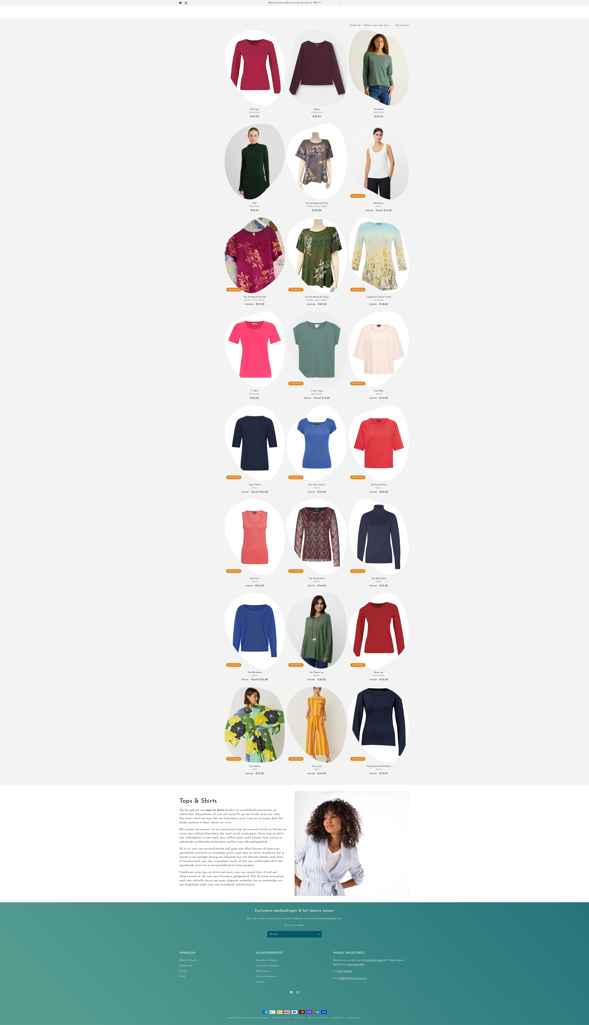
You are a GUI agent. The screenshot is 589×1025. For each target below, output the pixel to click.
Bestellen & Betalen (266, 960)
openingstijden (356, 964)
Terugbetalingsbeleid (281, 1018)
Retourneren (262, 971)
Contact (260, 982)
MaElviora (379, 203)
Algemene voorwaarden (318, 1018)
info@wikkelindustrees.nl (351, 978)
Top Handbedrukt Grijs (316, 203)
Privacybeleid (299, 1018)
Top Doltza (254, 766)
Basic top (378, 672)
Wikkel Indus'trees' (243, 1018)
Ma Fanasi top (317, 672)
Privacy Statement (265, 976)
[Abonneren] (318, 934)
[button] (202, 12)
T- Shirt (254, 391)
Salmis (317, 109)
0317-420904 (344, 971)
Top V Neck (254, 485)
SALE (182, 976)
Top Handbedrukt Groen (317, 297)
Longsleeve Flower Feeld (379, 297)
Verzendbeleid (337, 1018)
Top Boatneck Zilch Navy (378, 766)
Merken (183, 971)
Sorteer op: (355, 25)
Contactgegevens (353, 1018)
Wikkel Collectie (188, 960)
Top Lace (254, 578)
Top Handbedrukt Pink (255, 297)
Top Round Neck (379, 485)
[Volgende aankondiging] (339, 3)
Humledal (379, 109)
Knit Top (254, 109)
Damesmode (185, 966)
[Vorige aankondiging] (249, 3)
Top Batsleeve (255, 672)
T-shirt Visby (317, 391)
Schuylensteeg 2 (375, 960)
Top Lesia (316, 766)
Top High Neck (378, 578)
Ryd (255, 203)
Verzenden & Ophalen (267, 966)
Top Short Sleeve (316, 485)
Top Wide (379, 391)
